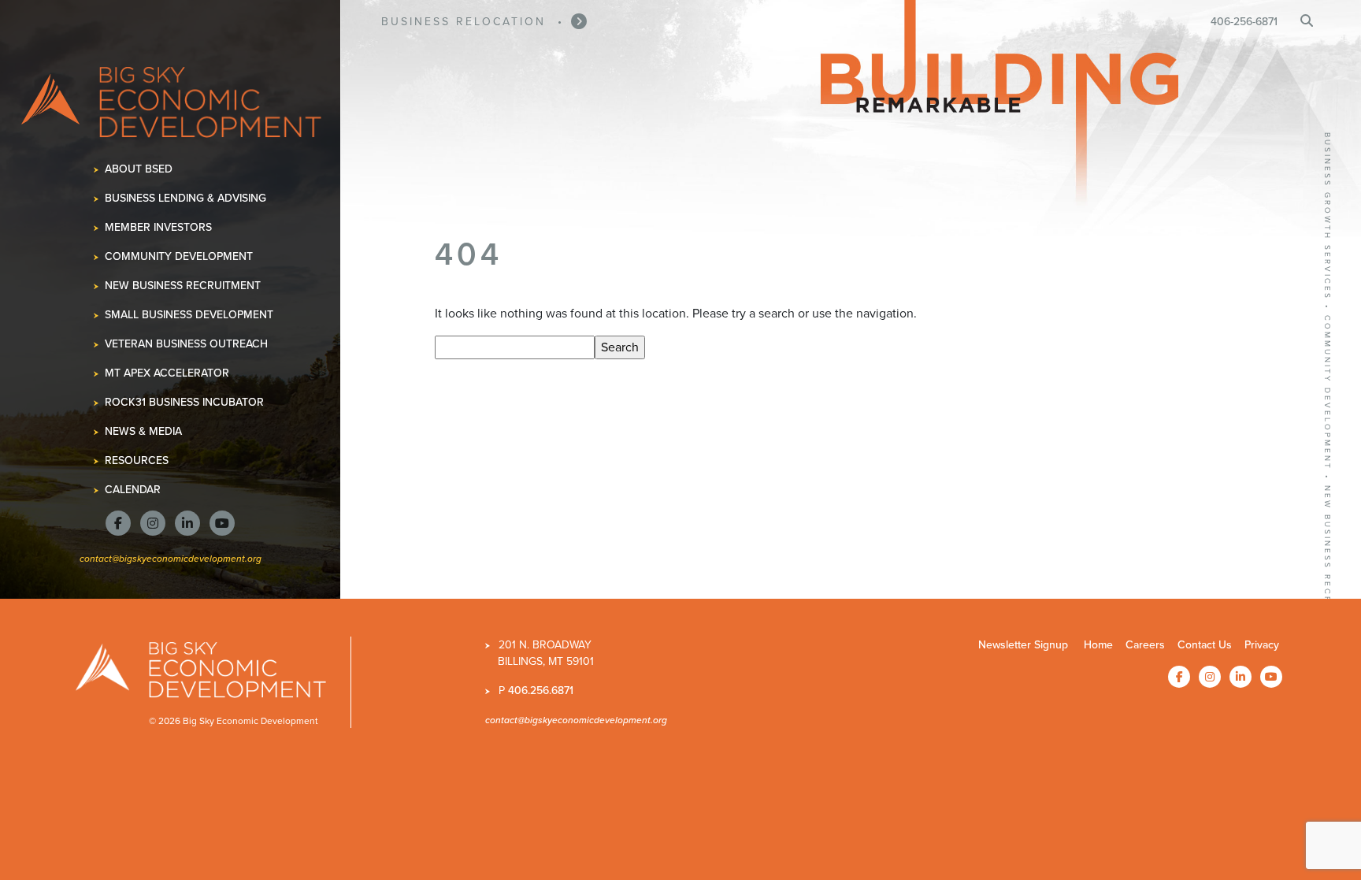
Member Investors (159, 227)
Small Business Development (189, 314)
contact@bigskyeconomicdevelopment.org (170, 558)
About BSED (139, 169)
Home (1098, 645)
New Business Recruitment (183, 285)
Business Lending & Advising (186, 198)
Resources (137, 460)
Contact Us (1204, 645)
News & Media (144, 431)
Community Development (179, 256)
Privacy (1261, 645)
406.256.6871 (540, 690)
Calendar (133, 489)
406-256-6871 (1244, 21)
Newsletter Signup (1023, 645)
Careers (1145, 645)
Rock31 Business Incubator (185, 402)
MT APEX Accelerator (167, 373)
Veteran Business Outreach (187, 344)
